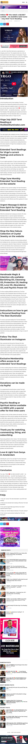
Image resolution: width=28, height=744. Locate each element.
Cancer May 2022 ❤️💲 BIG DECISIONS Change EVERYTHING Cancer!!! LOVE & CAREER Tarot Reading (16, 679)
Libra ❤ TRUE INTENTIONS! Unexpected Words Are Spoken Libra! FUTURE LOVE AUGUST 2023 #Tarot (16, 561)
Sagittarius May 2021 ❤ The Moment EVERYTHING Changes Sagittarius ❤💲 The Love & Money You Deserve (16, 701)
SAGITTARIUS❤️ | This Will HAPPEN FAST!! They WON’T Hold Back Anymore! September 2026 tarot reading (16, 711)
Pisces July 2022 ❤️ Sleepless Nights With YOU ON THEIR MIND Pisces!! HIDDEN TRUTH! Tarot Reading (16, 574)
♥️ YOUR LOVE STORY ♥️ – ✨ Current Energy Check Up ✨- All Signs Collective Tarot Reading (16, 672)
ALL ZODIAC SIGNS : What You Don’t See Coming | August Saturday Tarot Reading (16, 717)
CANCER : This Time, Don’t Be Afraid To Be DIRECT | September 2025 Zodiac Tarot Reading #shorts (16, 567)
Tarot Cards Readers (16, 732)
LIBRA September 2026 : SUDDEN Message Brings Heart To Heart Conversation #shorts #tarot (17, 724)
